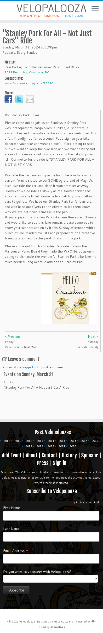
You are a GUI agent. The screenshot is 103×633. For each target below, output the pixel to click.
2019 (28, 446)
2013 (39, 441)
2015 (61, 441)
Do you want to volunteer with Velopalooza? (37, 571)
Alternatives (57, 627)
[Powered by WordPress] (93, 620)
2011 (17, 441)
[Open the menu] (95, 8)
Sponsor (89, 455)
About (31, 455)
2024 (61, 446)
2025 (72, 446)
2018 (95, 441)
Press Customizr (64, 621)
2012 (28, 441)
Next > (93, 336)
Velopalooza (27, 621)
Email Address (16, 550)
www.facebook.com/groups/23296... (30, 83)
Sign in (59, 463)
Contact (49, 455)
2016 (72, 441)
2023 (50, 446)
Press (43, 463)
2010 (6, 441)
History (69, 455)
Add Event (12, 455)
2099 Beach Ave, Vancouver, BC (27, 72)
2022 (39, 446)
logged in (29, 367)
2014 (50, 441)
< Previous (13, 336)
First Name (11, 507)
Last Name (11, 528)
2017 (83, 441)
